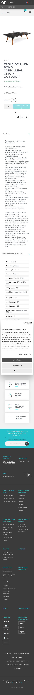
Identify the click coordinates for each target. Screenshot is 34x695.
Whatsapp (18, 117)
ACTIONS (21, 549)
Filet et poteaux (8, 537)
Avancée (21, 498)
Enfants (20, 511)
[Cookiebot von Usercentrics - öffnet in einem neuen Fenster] (24, 323)
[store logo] (8, 2)
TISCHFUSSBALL (24, 608)
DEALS (5, 608)
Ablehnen (17, 371)
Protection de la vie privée (17, 661)
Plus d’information (12, 254)
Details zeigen (23, 354)
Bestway (8, 683)
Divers (5, 540)
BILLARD (6, 549)
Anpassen (16, 365)
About (26, 665)
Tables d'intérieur (8, 498)
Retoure (17, 668)
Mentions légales (21, 653)
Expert (20, 501)
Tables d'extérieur (8, 495)
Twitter (22, 117)
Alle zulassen (17, 360)
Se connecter (31, 2)
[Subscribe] (27, 444)
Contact (8, 653)
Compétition (22, 507)
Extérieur (21, 504)
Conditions (17, 657)
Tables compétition (9, 501)
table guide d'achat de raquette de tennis (9, 576)
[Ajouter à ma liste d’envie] (15, 112)
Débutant (21, 495)
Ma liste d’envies (24, 12)
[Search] (2, 7)
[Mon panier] (29, 12)
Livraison (5, 599)
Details (6, 134)
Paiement (18, 665)
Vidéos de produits (9, 589)
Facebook (26, 117)
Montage (6, 581)
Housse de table (8, 524)
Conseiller (7, 568)
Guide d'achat (7, 571)
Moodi (18, 683)
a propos (6, 596)
